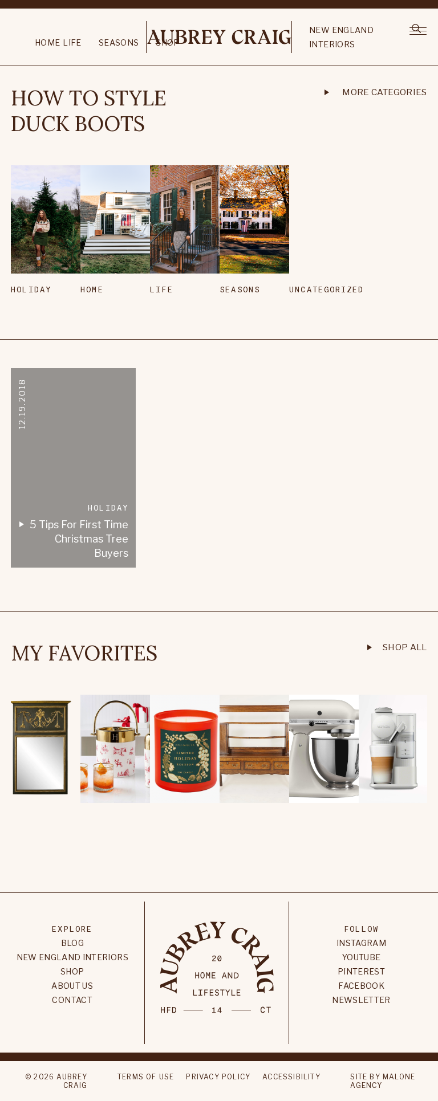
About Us (72, 985)
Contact (72, 1000)
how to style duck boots (89, 111)
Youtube (361, 957)
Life (72, 42)
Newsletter (361, 1000)
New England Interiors (341, 37)
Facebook (361, 985)
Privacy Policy (218, 1077)
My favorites (84, 653)
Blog (72, 943)
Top (218, 853)
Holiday (31, 289)
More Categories (384, 92)
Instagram (361, 943)
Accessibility (291, 1077)
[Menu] (417, 30)
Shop (72, 971)
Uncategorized (313, 289)
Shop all (405, 647)
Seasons (119, 42)
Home (47, 42)
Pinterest (361, 971)
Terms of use (145, 1077)
